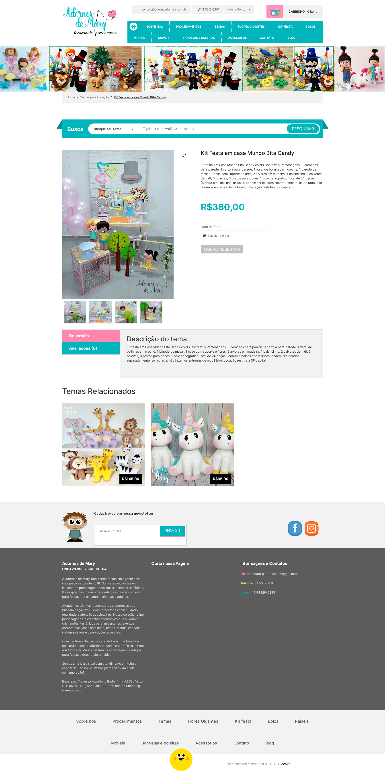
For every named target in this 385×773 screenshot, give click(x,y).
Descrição (79, 335)
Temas (220, 26)
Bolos (310, 26)
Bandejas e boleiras (198, 37)
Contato (267, 37)
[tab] (91, 336)
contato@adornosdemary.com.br (164, 9)
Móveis (163, 37)
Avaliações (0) (83, 348)
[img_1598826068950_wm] (100, 312)
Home (71, 97)
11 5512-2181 (210, 9)
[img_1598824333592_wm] (125, 312)
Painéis (139, 37)
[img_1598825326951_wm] (74, 312)
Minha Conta (237, 9)
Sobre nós (154, 26)
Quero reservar (222, 249)
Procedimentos (188, 26)
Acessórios (237, 37)
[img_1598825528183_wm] (151, 312)
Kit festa (285, 26)
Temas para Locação (94, 97)
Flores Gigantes (251, 26)
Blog (291, 37)
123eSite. (284, 764)
